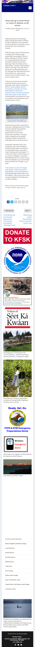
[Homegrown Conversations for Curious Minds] (17, 351)
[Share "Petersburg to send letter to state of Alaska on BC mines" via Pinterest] (23, 202)
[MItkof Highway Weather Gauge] (17, 396)
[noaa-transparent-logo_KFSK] (17, 274)
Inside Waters (9, 552)
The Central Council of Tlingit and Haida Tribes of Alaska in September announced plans (16, 170)
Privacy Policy (17, 637)
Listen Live (8, 5)
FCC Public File (17, 642)
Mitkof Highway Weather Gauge (15, 543)
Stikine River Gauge (11, 575)
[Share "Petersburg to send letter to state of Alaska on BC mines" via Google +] (16, 202)
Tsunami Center (10, 589)
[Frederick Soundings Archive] (17, 617)
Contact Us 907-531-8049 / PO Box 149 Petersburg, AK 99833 (16, 639)
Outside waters (10, 557)
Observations (9, 562)
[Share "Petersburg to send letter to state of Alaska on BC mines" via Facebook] (8, 202)
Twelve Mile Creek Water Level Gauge (17, 584)
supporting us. (21, 187)
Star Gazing (9, 571)
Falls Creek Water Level (12, 580)
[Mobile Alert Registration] (15, 452)
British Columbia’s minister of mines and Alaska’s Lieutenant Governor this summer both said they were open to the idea (17, 91)
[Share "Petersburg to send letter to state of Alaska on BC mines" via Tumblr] (19, 202)
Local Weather (10, 548)
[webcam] (17, 474)
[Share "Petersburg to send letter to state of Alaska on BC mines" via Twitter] (12, 202)
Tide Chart (8, 566)
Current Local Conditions (13, 539)
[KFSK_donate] (17, 243)
